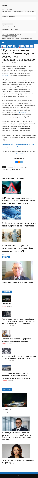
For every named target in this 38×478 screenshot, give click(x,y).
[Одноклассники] (19, 162)
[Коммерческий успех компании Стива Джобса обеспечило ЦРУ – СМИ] (19, 351)
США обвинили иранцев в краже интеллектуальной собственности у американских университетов (18, 200)
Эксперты (7, 390)
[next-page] (3, 254)
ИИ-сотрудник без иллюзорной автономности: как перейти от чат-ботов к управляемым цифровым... (17, 435)
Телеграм (23, 154)
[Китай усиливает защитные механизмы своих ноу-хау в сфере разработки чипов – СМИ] (19, 235)
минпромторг (16, 169)
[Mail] (2, 5)
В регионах (4, 380)
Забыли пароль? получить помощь (12, 26)
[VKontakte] (7, 5)
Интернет (4, 306)
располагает (23, 112)
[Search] (35, 42)
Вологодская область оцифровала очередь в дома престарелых (17, 340)
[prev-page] (2, 254)
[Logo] (8, 48)
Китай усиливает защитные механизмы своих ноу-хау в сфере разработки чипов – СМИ (17, 248)
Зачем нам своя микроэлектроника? (18, 282)
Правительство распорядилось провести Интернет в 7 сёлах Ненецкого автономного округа (16, 376)
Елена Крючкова (6, 465)
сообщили (5, 75)
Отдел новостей (6, 62)
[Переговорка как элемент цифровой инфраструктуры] (19, 451)
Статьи (6, 257)
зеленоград (10, 167)
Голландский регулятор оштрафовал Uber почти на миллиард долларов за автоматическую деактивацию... (18, 321)
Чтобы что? (7, 304)
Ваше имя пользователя (9, 16)
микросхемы (6, 169)
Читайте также (18, 179)
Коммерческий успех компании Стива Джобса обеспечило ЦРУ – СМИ (19, 357)
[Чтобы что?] (19, 298)
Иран (16, 167)
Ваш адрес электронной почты (11, 34)
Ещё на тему (7, 179)
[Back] (2, 7)
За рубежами (5, 325)
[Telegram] (5, 5)
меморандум (23, 167)
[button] (3, 42)
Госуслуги (4, 343)
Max (17, 154)
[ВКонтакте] (16, 162)
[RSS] (4, 5)
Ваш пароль (5, 22)
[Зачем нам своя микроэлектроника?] (19, 270)
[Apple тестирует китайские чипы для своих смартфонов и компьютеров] (19, 212)
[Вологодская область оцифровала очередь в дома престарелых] (19, 333)
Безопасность (5, 360)
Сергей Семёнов (6, 439)
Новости (7, 292)
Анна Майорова (6, 412)
